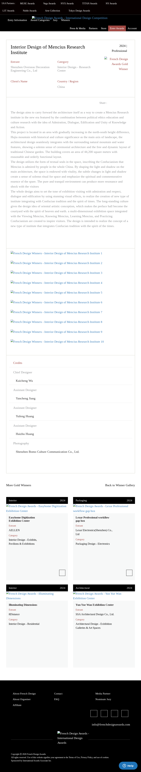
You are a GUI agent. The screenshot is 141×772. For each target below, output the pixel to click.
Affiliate (17, 705)
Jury (55, 20)
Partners (93, 28)
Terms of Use (74, 757)
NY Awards (111, 3)
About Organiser (22, 699)
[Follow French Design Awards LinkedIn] (124, 714)
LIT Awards (9, 10)
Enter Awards (117, 28)
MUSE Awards (27, 3)
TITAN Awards (90, 3)
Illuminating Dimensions (23, 604)
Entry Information (17, 20)
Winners (65, 20)
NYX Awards (67, 3)
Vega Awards (49, 3)
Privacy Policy (87, 757)
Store (103, 28)
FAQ (56, 699)
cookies (105, 757)
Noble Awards (30, 10)
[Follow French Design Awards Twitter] (104, 714)
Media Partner (102, 693)
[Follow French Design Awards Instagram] (114, 714)
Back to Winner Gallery (119, 485)
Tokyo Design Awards (79, 10)
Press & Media (77, 28)
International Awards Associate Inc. (37, 760)
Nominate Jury (103, 699)
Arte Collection (53, 10)
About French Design (24, 693)
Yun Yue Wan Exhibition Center (95, 604)
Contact (58, 693)
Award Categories (40, 20)
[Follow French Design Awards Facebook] (93, 714)
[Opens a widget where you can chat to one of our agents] (128, 766)
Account (132, 28)
